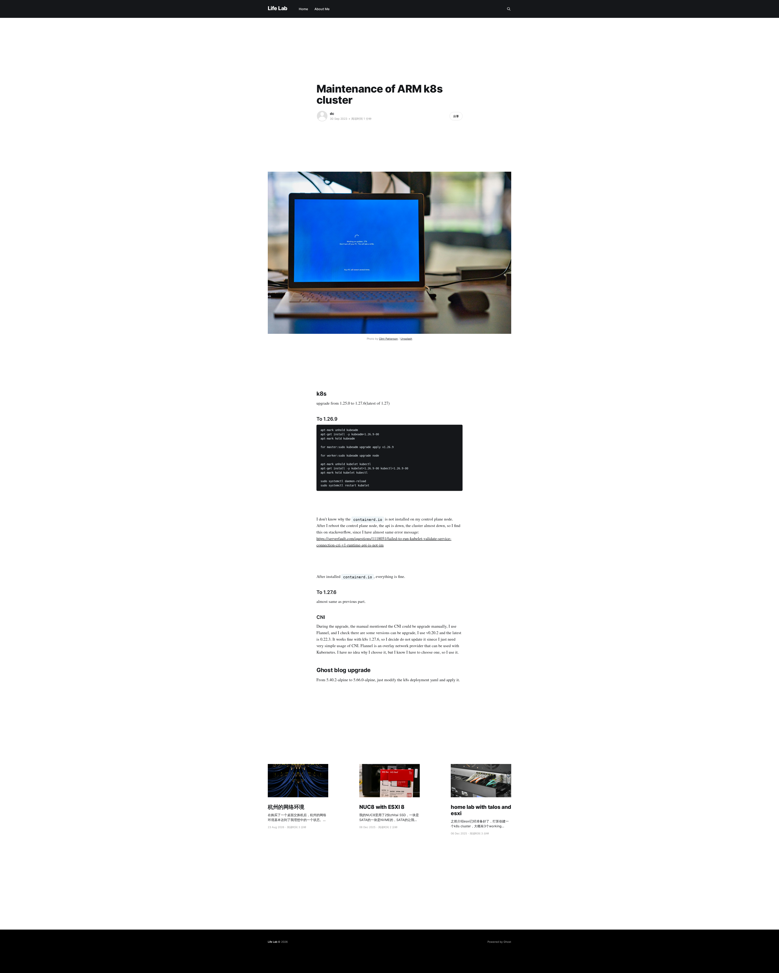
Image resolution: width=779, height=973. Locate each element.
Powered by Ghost (499, 941)
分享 (456, 116)
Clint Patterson (388, 338)
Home (303, 9)
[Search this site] (509, 9)
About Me (321, 9)
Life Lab (277, 8)
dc (332, 114)
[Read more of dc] (322, 116)
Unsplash (406, 338)
